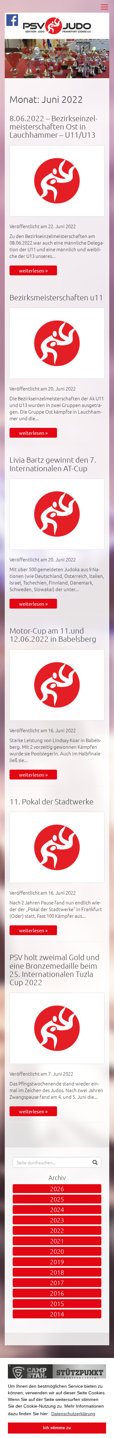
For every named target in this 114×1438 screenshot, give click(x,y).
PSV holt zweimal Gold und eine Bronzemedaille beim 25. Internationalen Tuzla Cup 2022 (54, 969)
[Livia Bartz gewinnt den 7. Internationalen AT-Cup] (57, 514)
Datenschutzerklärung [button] (73, 1413)
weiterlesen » (33, 270)
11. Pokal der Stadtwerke (51, 801)
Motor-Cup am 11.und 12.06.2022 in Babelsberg (53, 634)
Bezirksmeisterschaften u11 (56, 297)
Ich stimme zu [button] (57, 1428)
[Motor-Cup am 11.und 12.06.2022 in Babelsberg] (57, 685)
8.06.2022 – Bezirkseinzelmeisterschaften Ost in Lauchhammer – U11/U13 (54, 126)
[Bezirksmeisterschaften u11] (57, 343)
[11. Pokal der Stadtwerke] (57, 847)
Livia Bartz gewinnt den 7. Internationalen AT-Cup (53, 463)
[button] (95, 1162)
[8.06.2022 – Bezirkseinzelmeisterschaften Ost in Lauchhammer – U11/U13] (57, 181)
